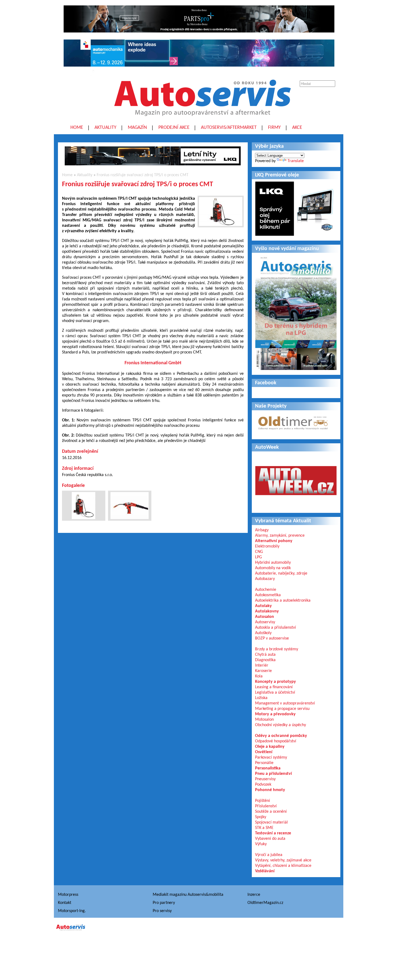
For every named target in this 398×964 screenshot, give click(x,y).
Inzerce (253, 895)
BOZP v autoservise (272, 638)
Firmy (274, 127)
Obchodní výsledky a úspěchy (280, 725)
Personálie (264, 763)
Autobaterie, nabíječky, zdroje (281, 573)
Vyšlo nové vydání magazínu (287, 248)
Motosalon (264, 719)
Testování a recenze (273, 833)
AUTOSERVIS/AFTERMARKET (229, 127)
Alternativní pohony (273, 541)
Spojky (260, 817)
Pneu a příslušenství (273, 774)
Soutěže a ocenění (271, 811)
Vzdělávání (265, 871)
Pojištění (262, 801)
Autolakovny (267, 611)
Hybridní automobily (273, 562)
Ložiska (261, 698)
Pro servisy (162, 911)
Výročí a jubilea (268, 855)
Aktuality (105, 127)
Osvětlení (263, 752)
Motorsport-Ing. (72, 911)
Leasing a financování (274, 687)
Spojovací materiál (271, 822)
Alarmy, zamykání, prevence (280, 535)
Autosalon (264, 617)
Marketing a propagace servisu (282, 709)
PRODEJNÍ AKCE (174, 127)
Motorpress (68, 895)
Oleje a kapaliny (270, 747)
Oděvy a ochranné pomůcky (281, 736)
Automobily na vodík (273, 568)
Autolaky (263, 606)
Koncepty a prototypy (275, 682)
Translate (296, 161)
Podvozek (263, 784)
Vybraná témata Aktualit (283, 521)
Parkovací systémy (271, 757)
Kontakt (64, 903)
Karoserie (263, 671)
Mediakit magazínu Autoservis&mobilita (188, 895)
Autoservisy (265, 622)
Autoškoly (263, 633)
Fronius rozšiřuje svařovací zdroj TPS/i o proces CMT (142, 175)
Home (76, 127)
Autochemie (265, 590)
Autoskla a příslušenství (275, 627)
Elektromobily (267, 546)
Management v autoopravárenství (285, 703)
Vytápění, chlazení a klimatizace (283, 866)
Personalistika (267, 768)
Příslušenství (266, 806)
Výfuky (261, 844)
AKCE (297, 127)
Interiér (261, 665)
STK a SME (264, 828)
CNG (259, 552)
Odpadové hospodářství (275, 741)
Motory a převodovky (275, 714)
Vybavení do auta (270, 839)
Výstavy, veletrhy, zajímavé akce (283, 860)
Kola (259, 676)
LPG (258, 557)
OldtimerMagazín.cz (265, 903)
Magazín (137, 127)
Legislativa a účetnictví (275, 692)
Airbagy (262, 530)
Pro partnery (164, 903)
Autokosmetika (268, 595)
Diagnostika (265, 660)
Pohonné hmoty (270, 790)
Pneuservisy (265, 779)
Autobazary (265, 579)
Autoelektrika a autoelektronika (283, 600)
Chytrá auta (265, 654)
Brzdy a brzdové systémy (276, 649)
